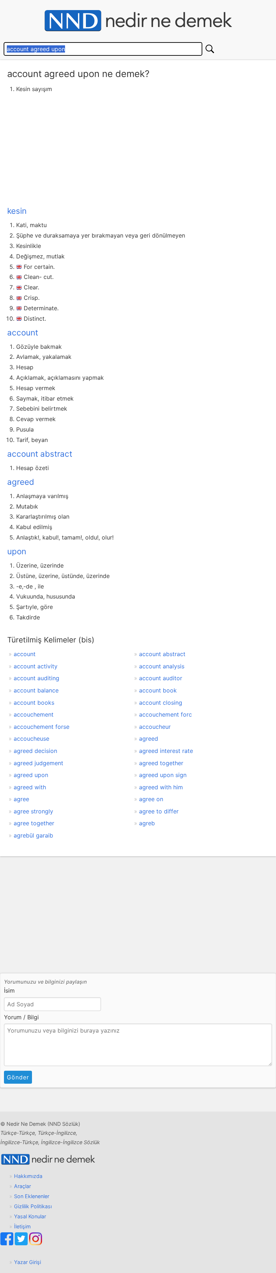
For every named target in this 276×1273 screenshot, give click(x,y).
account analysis (161, 666)
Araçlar (22, 1186)
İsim (9, 990)
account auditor (160, 678)
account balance (36, 690)
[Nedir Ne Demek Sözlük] (138, 21)
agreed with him (161, 787)
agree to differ (159, 811)
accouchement (34, 714)
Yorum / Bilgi (21, 1017)
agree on (151, 799)
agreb (147, 823)
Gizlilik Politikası (33, 1206)
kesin (17, 211)
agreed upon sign (163, 774)
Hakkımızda (28, 1176)
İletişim (22, 1226)
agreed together (161, 763)
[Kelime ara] (210, 48)
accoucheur (155, 726)
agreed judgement (38, 763)
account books (34, 702)
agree (21, 799)
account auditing (36, 678)
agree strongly (33, 811)
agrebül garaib (33, 835)
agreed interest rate (166, 750)
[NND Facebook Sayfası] (7, 1243)
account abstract (39, 454)
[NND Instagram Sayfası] (35, 1243)
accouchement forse (41, 726)
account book (158, 690)
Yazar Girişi (27, 1262)
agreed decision (35, 750)
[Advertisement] (138, 148)
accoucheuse (31, 738)
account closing (160, 702)
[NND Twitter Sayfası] (22, 1243)
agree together (34, 823)
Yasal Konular (30, 1216)
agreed (20, 482)
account (22, 332)
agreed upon (31, 774)
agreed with (30, 787)
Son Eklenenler (31, 1196)
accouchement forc (165, 714)
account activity (36, 666)
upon (16, 551)
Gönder (18, 1077)
